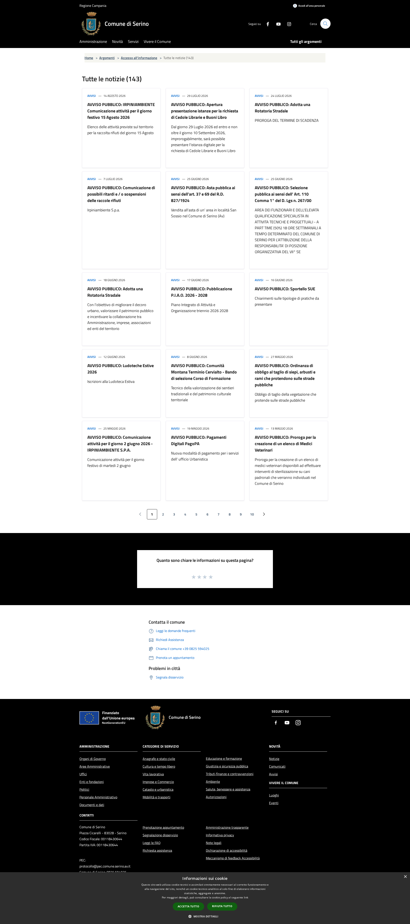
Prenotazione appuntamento (163, 827)
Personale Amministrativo (98, 797)
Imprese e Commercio (158, 781)
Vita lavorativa (153, 774)
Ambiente (213, 781)
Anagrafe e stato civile (159, 758)
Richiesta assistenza (157, 850)
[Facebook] (266, 23)
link (246, 897)
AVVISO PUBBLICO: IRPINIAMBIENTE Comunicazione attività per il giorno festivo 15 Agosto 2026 (121, 111)
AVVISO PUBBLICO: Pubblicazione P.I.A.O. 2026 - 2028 (201, 291)
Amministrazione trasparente (227, 827)
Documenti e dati (91, 804)
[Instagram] (287, 23)
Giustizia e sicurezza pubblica (227, 766)
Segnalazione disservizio (160, 835)
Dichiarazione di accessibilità (226, 850)
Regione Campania (92, 5)
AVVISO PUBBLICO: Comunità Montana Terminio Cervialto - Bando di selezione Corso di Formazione (204, 372)
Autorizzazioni (216, 796)
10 (252, 514)
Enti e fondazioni (91, 781)
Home (89, 57)
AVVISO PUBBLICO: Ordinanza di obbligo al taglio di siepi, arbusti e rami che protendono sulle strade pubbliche (285, 375)
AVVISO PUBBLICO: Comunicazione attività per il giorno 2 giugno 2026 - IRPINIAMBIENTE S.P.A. (120, 443)
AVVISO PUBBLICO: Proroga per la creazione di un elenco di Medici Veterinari (285, 443)
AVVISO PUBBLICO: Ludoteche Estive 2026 (120, 368)
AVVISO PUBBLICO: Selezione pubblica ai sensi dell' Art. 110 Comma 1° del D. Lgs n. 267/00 (283, 194)
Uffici (83, 774)
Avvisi (91, 95)
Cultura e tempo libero (159, 766)
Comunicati (277, 766)
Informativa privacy (220, 835)
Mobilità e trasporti (156, 797)
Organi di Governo (92, 758)
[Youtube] (276, 23)
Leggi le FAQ (152, 842)
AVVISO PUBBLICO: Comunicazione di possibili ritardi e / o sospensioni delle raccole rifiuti (121, 194)
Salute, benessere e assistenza (228, 789)
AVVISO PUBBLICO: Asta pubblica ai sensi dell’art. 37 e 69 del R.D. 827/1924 (203, 194)
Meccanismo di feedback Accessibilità (233, 858)
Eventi (273, 802)
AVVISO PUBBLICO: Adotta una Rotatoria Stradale (282, 107)
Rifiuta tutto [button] (222, 906)
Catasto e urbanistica (158, 789)
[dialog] (205, 898)
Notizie (274, 758)
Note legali (213, 842)
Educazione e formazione (224, 758)
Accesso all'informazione (139, 57)
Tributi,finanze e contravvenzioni (229, 773)
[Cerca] (325, 24)
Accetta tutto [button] (188, 906)
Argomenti (107, 57)
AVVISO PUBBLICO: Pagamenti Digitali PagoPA (198, 440)
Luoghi (274, 795)
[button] (205, 916)
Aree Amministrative (94, 766)
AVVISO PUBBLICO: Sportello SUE (285, 288)
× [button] (405, 876)
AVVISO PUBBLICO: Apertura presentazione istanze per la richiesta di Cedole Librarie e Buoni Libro (204, 111)
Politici (84, 789)
